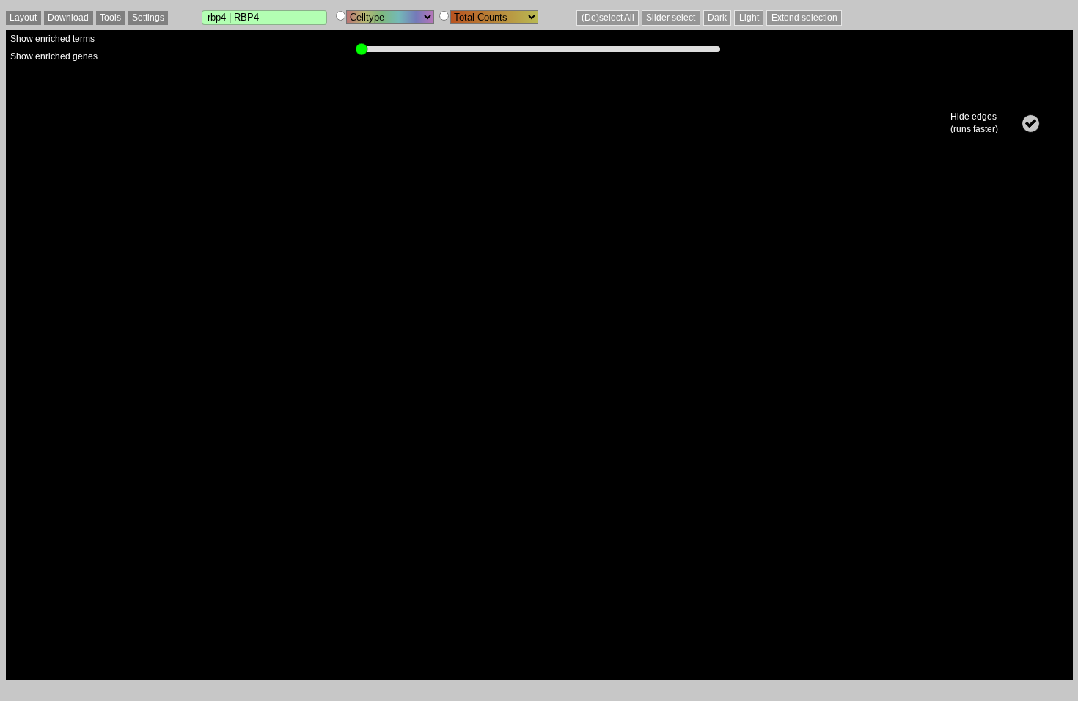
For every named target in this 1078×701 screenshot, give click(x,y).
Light (749, 17)
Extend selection (804, 17)
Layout (23, 17)
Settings (148, 17)
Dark (717, 17)
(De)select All (608, 17)
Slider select (670, 17)
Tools (110, 17)
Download (68, 17)
